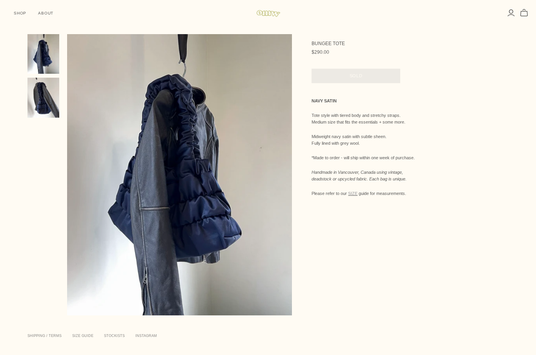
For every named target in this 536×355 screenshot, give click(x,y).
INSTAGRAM (146, 336)
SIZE (352, 193)
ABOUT (45, 13)
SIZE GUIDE (82, 336)
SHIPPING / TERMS (44, 336)
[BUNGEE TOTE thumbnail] (43, 54)
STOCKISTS (114, 336)
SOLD (356, 75)
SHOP (20, 13)
